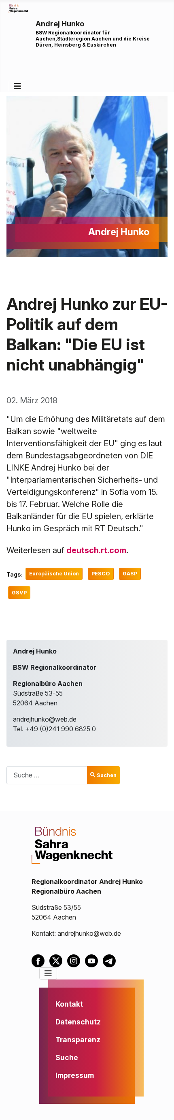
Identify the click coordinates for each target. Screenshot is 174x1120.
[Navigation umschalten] (17, 86)
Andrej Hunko (60, 23)
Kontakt (69, 1004)
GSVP (19, 593)
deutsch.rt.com (96, 550)
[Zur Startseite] (18, 8)
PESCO (100, 574)
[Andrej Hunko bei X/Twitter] (58, 960)
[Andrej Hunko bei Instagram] (76, 960)
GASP (130, 574)
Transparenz (77, 1039)
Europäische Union (54, 574)
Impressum (74, 1075)
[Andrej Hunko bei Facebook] (40, 960)
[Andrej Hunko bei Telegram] (111, 960)
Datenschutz (78, 1022)
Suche (66, 1057)
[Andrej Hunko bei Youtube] (94, 960)
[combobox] (46, 775)
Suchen (107, 775)
